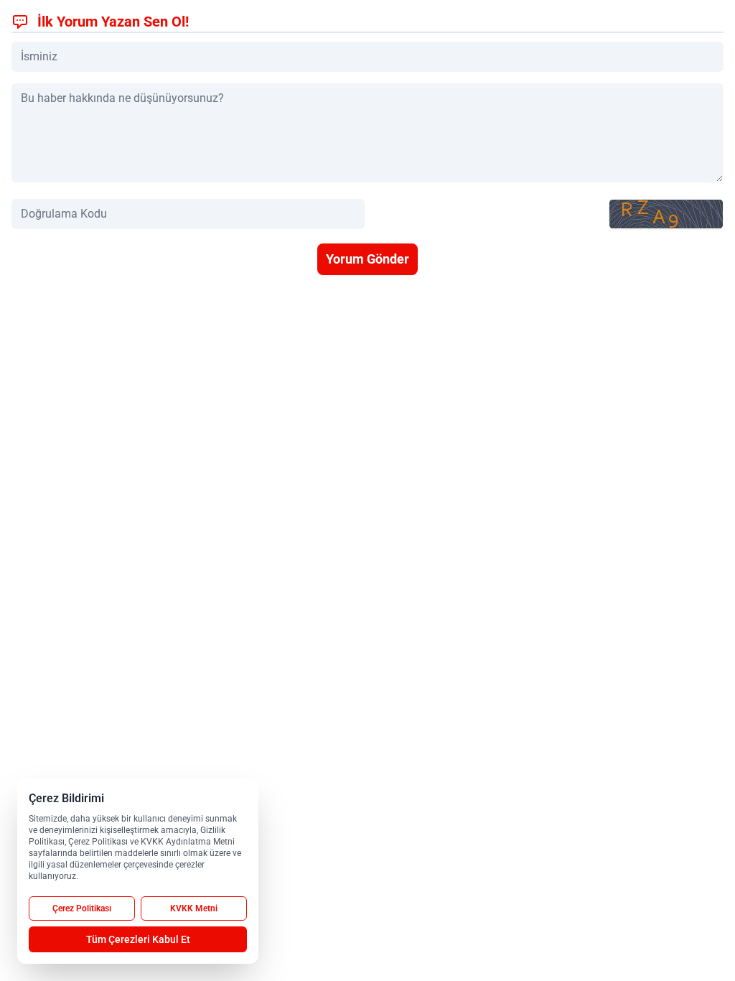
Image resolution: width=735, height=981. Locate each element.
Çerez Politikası (81, 908)
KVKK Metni (193, 908)
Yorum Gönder (367, 258)
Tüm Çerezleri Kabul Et (138, 939)
